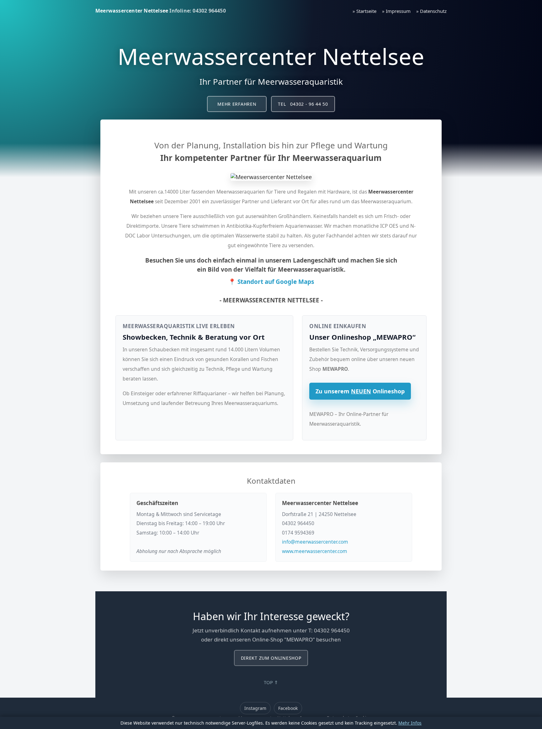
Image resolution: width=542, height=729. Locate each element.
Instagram (255, 708)
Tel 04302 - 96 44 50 (303, 104)
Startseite (366, 11)
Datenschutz (433, 11)
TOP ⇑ (271, 682)
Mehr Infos (410, 723)
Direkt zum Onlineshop (271, 658)
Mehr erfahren (236, 104)
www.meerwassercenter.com (314, 551)
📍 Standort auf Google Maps (271, 282)
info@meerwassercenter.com (315, 541)
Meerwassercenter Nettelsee (131, 10)
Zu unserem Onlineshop (360, 391)
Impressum (398, 11)
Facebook (288, 708)
